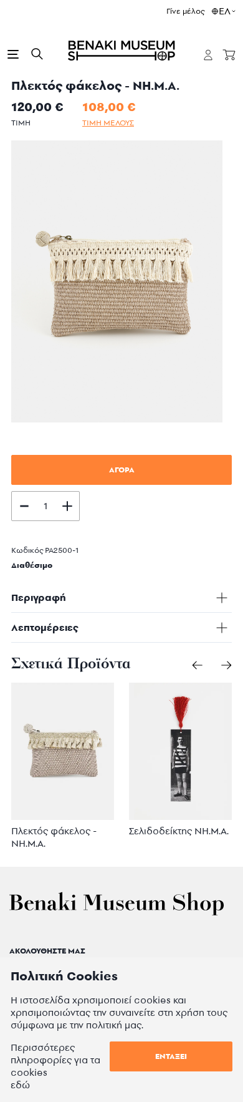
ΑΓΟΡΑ (122, 469)
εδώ (20, 1084)
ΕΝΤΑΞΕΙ (171, 1056)
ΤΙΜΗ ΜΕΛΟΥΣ (108, 122)
